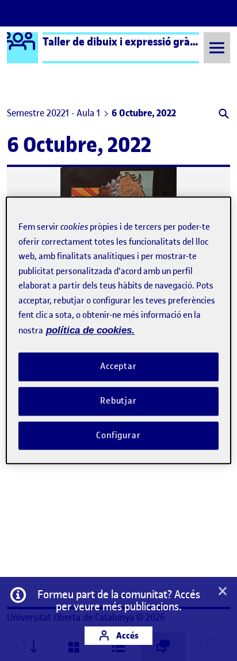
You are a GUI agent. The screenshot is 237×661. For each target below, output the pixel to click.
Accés (126, 635)
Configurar (118, 435)
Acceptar (118, 366)
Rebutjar (118, 401)
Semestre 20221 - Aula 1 (53, 113)
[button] (223, 114)
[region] (118, 330)
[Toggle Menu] (216, 47)
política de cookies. (90, 330)
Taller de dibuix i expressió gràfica (125, 41)
